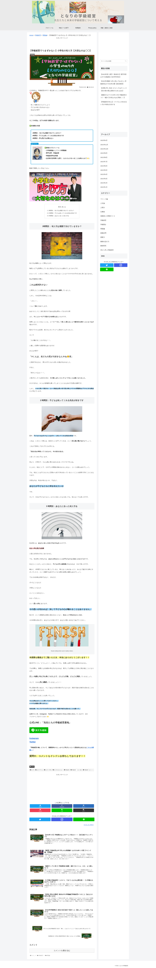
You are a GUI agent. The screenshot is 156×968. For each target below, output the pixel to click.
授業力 (102, 237)
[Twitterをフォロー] (40, 819)
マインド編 (104, 199)
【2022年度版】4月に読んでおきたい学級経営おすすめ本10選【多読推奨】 (113, 82)
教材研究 (103, 246)
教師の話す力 (104, 241)
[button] (125, 61)
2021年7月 (103, 161)
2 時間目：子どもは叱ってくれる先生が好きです (62, 213)
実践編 (32, 766)
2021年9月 (103, 153)
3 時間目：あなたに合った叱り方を (58, 215)
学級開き (103, 224)
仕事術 (102, 212)
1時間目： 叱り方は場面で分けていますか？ (61, 210)
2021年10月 (104, 149)
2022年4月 (103, 140)
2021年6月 (103, 166)
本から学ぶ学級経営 (107, 250)
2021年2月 (103, 183)
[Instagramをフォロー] (61, 819)
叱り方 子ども (39, 770)
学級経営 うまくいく (88, 770)
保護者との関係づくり (107, 216)
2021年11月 (104, 144)
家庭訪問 (103, 233)
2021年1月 (103, 187)
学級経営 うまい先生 (77, 770)
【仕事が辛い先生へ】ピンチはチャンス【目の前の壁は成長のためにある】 (113, 89)
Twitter (32, 742)
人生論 (102, 203)
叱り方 (32, 770)
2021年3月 (103, 178)
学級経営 (67, 770)
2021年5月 (103, 170)
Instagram (34, 738)
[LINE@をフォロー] (83, 819)
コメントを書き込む (62, 951)
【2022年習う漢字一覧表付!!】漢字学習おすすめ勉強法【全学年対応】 (113, 76)
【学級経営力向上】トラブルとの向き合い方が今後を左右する (113, 103)
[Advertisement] (61, 43)
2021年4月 (103, 174)
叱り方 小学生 (48, 770)
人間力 (102, 207)
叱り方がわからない (58, 770)
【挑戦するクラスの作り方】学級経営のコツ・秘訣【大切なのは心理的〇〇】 (113, 96)
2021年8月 (103, 157)
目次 (59, 207)
